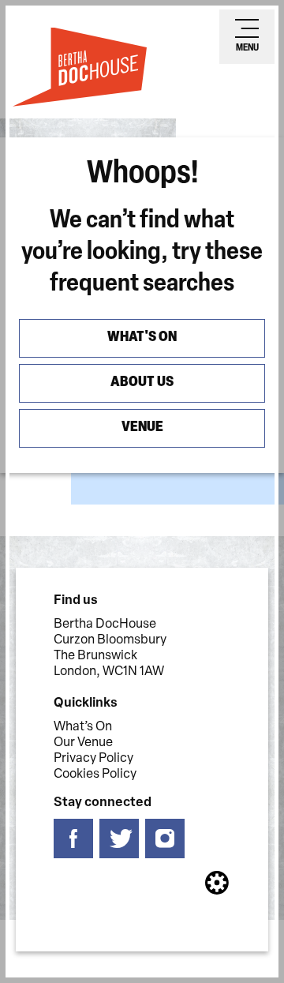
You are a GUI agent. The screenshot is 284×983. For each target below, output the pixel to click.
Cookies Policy (95, 774)
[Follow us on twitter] (119, 839)
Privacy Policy (93, 758)
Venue (142, 428)
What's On (142, 338)
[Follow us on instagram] (164, 839)
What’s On (83, 727)
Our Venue (83, 743)
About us (142, 383)
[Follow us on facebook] (73, 839)
